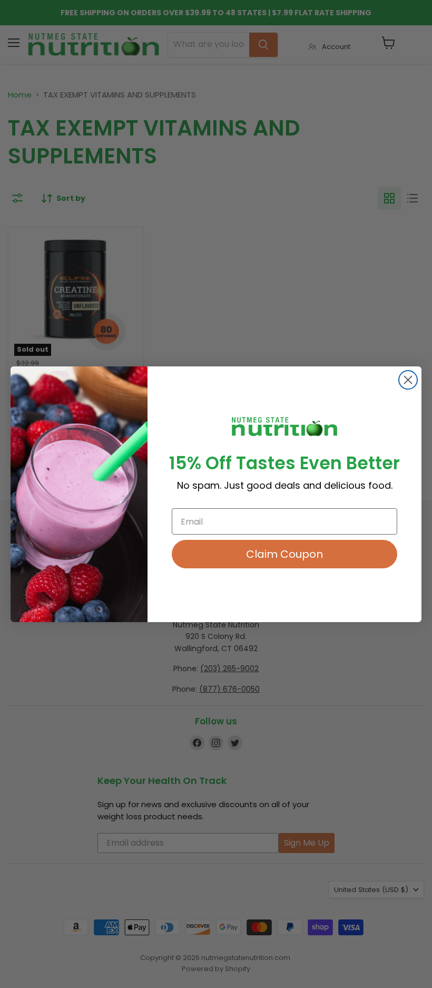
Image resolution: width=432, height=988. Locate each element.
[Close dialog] (408, 380)
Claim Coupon (284, 554)
